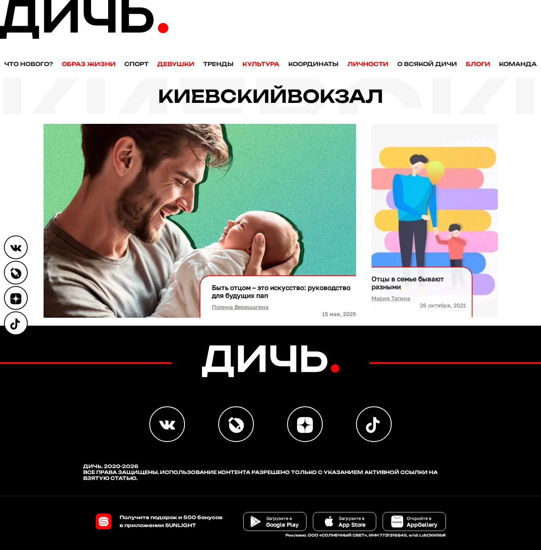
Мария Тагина (390, 298)
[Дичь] (84, 37)
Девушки (175, 64)
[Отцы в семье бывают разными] (434, 220)
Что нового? (28, 64)
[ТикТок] (16, 323)
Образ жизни (89, 64)
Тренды (218, 64)
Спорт (136, 64)
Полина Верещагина (240, 306)
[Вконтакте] (16, 247)
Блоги (478, 64)
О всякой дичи (427, 64)
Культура (260, 64)
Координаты (313, 64)
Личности (368, 64)
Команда (518, 64)
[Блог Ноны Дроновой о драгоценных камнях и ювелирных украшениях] (16, 272)
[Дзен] (16, 298)
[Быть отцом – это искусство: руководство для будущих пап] (200, 221)
